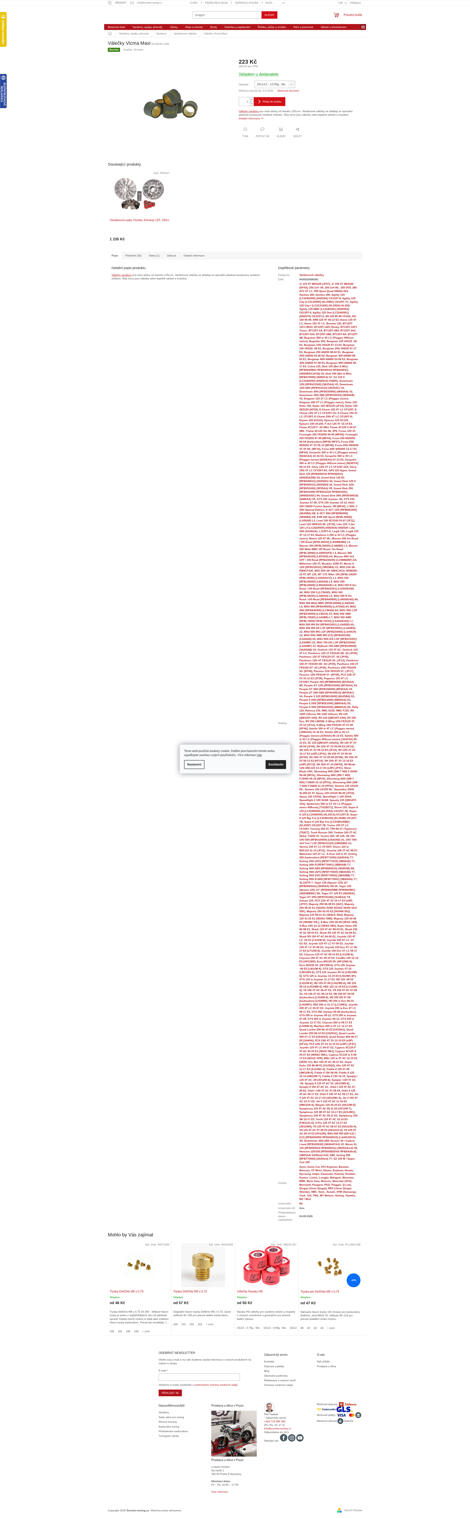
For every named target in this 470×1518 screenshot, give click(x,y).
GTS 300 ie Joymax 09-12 (323, 1018)
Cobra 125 (314, 366)
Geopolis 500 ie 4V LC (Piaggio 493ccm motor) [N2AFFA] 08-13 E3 (328, 463)
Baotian (343, 1166)
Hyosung (305, 1173)
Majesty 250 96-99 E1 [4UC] (326, 904)
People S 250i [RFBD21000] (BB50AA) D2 (325, 703)
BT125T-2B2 (331, 330)
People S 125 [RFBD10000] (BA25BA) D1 (329, 696)
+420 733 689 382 (275, 1421)
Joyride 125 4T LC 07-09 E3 (326, 943)
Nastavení (194, 764)
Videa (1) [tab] (154, 255)
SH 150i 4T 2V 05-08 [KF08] (326, 757)
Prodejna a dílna (216, 2)
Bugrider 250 (317, 341)
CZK (341, 2)
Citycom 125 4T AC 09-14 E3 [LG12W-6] (328, 954)
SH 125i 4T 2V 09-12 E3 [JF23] (318, 749)
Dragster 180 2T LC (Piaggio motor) (321, 402)
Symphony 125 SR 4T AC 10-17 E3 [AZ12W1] (327, 1112)
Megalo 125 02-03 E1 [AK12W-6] (335, 1104)
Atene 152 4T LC (314, 323)
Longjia (324, 1177)
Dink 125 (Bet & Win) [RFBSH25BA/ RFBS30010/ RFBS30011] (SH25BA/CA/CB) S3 (323, 370)
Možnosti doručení (288, 90)
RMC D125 (328, 710)
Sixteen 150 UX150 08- (319, 789)
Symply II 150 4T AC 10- (314, 1086)
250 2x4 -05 (316, 287)
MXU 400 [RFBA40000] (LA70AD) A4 (326, 606)
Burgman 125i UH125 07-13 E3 (323, 344)
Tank (302, 1195)
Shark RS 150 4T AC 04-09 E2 (317, 936)
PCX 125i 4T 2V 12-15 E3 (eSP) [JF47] (332, 1043)
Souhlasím (275, 764)
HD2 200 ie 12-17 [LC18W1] (330, 1004)
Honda (349, 1170)
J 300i (350, 506)
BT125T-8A (339, 334)
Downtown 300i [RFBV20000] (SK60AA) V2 (325, 391)
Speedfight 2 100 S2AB (313, 800)
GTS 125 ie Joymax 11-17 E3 (317, 979)
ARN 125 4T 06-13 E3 (326, 319)
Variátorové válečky (311, 274)
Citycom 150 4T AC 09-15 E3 (316, 957)
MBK (302, 1181)
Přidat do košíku (272, 101)
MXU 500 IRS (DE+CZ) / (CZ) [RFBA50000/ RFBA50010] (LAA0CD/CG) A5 (327, 1137)
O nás (194, 2)
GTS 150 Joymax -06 (329, 499)
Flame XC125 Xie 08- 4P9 (321, 430)
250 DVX (346, 287)
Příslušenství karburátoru (173, 1431)
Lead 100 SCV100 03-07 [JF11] (335, 520)
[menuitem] (116, 27)
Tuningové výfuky (169, 1435)
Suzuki (331, 1191)
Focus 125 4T (347, 430)
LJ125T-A (325, 531)
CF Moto (316, 1170)
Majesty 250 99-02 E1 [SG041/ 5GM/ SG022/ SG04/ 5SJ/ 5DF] (328, 908)
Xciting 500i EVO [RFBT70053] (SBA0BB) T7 (326, 875)
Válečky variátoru (249, 111)
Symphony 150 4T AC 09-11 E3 (318, 1115)
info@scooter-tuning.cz (277, 1428)
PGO (327, 1184)
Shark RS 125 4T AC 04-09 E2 (338, 932)
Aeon (302, 1166)
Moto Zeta (313, 1181)
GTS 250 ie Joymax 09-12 (315, 1015)
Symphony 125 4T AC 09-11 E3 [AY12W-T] (325, 1108)
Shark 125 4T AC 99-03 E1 (327, 929)
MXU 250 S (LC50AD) (317, 592)
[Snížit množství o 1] (252, 104)
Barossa (304, 1170)
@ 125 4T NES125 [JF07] (314, 283)
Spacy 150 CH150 (310, 796)
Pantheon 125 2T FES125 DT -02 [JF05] (323, 656)
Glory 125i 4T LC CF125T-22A (330, 466)
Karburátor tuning (169, 1426)
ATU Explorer (329, 1166)
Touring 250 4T (319, 828)
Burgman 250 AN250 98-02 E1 (322, 352)
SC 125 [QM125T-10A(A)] (323, 742)
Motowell (305, 1184)
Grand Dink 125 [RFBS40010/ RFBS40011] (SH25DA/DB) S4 (327, 474)
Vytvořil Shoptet (353, 1510)
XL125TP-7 (306, 882)
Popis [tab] (115, 255)
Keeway (339, 1173)
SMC (314, 1191)
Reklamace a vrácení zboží (280, 1380)
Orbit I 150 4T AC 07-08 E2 (324, 1090)
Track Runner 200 (322, 832)
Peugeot (317, 1184)
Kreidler (350, 1173)
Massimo (348, 1177)
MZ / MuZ (305, 1199)
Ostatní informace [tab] (194, 255)
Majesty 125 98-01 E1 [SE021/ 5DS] (321, 914)
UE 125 (340, 835)
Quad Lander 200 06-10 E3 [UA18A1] (322, 1029)
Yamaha (350, 1195)
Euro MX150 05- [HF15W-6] (316, 965)
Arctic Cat (313, 1166)
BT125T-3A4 (307, 334)
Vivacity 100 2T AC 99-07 (342, 850)
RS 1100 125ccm (327, 714)
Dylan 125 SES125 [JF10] (328, 405)
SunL (321, 1191)
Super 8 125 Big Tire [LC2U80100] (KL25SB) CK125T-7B (328, 818)
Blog (269, 2)
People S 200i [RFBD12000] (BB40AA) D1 (325, 699)
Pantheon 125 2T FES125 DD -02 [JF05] (332, 653)
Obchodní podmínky (276, 1375)
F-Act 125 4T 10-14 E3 (338, 423)
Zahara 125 (306, 900)
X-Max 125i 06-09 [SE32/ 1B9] (339, 922)
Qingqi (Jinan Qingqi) (313, 1188)
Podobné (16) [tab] (133, 255)
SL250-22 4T (307, 793)
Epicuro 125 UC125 (336, 420)
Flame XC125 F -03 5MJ (314, 427)
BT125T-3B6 (323, 334)
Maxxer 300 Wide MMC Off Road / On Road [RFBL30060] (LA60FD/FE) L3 (328, 549)
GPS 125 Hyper (338, 470)
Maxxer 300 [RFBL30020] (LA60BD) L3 (323, 545)
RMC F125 (342, 710)
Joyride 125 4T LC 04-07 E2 (316, 1047)
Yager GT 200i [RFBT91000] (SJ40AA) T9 (324, 897)
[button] (140, 1314)
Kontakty (269, 1361)
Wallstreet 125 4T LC (312, 853)
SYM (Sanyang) (346, 1191)
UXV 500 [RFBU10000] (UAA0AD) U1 (321, 839)
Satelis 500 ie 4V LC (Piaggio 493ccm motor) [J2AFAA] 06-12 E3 (328, 739)
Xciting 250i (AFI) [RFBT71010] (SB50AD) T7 (327, 861)
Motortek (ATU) (341, 1181)
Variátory (164, 1412)
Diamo (327, 1170)
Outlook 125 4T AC (329, 649)
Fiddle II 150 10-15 (333, 1076)
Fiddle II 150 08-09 (326, 1072)
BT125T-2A (315, 330)
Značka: (133, 49)
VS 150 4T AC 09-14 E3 (318, 993)
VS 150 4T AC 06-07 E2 (317, 990)
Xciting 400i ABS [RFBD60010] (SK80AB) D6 (326, 868)
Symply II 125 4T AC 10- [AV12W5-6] (327, 1083)
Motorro (326, 1181)
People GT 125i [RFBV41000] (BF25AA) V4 (330, 685)
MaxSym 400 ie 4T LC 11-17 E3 (333, 1026)
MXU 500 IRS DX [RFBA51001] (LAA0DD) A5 (326, 624)
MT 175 (322, 574)
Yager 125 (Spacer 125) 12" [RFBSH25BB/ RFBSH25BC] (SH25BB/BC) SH (327, 890)
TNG (315, 1195)
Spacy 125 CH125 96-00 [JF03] (335, 793)
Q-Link (347, 1184)
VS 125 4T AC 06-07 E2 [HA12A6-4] (334, 1126)
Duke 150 (305, 405)
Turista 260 (327, 835)
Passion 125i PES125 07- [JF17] (333, 671)
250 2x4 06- (332, 287)
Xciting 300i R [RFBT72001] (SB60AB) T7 (324, 864)
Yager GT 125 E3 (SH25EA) (338, 893)
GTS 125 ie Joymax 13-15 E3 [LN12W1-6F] (329, 975)
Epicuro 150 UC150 (311, 423)
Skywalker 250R (344, 789)
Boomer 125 (333, 323)
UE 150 (350, 835)
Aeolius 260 (306, 294)
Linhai (313, 1177)
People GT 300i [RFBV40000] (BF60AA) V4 (325, 689)
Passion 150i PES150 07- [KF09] (319, 674)
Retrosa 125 (312, 710)
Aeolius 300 (322, 294)
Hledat (269, 15)
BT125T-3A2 (348, 330)
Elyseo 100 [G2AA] (311, 420)
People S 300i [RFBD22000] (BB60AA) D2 (325, 707)
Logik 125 (338, 531)
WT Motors (327, 1195)
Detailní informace (249, 118)
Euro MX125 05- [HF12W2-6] (334, 961)
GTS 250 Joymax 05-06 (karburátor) (334, 1011)
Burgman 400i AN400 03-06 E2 (326, 359)
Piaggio (336, 1184)
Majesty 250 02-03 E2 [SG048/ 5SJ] (328, 911)
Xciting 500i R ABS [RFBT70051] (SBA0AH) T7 (328, 879)
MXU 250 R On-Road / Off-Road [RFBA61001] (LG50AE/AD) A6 (328, 589)
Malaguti (335, 1177)
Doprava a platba (246, 2)
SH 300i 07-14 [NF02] (330, 764)
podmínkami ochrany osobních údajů (216, 1384)
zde (259, 755)
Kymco (303, 1177)
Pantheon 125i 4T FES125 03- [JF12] (322, 660)
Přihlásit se (170, 1392)
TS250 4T (313, 835)
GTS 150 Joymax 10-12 (332, 502)
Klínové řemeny (168, 1421)
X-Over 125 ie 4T (337, 853)
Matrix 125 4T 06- (320, 538)
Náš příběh (323, 1361)
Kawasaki (327, 1173)
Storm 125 (340, 807)
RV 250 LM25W (315, 721)
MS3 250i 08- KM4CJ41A (330, 570)
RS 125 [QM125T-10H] (332, 717)
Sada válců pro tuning (171, 1417)
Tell (309, 1195)
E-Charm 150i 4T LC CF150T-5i (333, 416)
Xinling (339, 1195)
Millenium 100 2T (309, 563)
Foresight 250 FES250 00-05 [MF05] (321, 434)
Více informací (219, 1491)
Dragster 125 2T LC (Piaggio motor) (326, 398)
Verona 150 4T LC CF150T (315, 846)
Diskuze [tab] (171, 255)
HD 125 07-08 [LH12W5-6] (330, 983)
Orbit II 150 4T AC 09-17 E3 (336, 1094)
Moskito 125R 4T (332, 563)
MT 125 (311, 574)
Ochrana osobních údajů (278, 1384)
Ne (301, 1203)
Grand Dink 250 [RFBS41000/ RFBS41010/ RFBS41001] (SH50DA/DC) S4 (326, 492)
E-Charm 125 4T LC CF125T (336, 409)
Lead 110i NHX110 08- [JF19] (317, 524)
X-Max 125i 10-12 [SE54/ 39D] (317, 925)
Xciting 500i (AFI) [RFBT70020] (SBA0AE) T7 (327, 871)
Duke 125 (351, 402)
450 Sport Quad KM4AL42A (331, 291)
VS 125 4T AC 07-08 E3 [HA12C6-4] (320, 1130)
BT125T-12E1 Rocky (326, 326)
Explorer (338, 1170)
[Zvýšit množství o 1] (252, 99)
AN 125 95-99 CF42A (338, 316)
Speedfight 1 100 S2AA (337, 796)
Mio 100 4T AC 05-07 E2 (328, 1061)
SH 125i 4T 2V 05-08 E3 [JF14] (335, 746)
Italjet (315, 1173)
